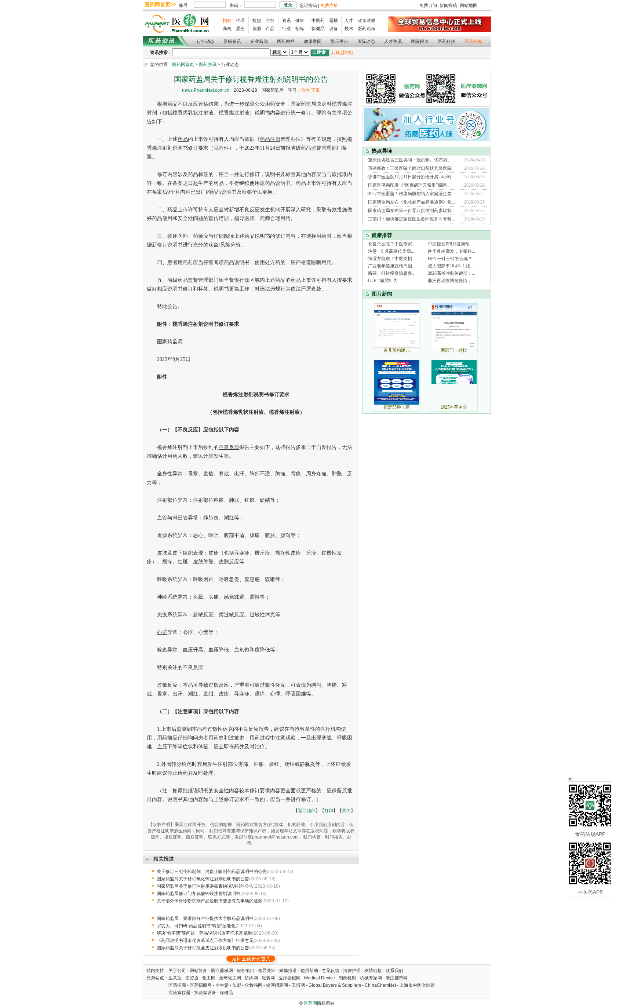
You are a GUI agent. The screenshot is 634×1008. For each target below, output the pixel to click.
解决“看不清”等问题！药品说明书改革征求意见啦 (204, 933)
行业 (286, 28)
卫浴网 (299, 985)
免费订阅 (428, 5)
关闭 (346, 810)
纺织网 (251, 977)
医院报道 (420, 41)
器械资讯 (232, 41)
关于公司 (177, 970)
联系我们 (394, 970)
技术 (349, 28)
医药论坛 (366, 28)
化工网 (208, 977)
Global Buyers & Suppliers (335, 985)
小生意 (222, 985)
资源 (256, 28)
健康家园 (312, 41)
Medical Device (319, 977)
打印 (328, 810)
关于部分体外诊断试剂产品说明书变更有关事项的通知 (209, 900)
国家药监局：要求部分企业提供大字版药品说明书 (205, 918)
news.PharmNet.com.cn (205, 90)
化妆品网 (253, 985)
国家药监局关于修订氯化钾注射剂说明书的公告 (203, 878)
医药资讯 (207, 64)
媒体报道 (288, 970)
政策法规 (366, 20)
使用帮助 (309, 970)
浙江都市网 (397, 977)
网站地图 (468, 5)
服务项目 (245, 970)
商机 (227, 28)
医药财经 (286, 41)
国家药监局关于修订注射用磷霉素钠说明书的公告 (205, 886)
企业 (270, 20)
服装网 (268, 977)
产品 (270, 28)
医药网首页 (183, 64)
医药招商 (177, 985)
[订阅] (336, 52)
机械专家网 (371, 977)
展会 (240, 28)
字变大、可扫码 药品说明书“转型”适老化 (196, 925)
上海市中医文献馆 (417, 985)
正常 (315, 90)
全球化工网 (230, 977)
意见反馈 (330, 970)
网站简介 (198, 970)
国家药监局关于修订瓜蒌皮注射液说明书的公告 (203, 947)
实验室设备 (205, 992)
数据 (256, 20)
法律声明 (352, 970)
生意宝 (175, 977)
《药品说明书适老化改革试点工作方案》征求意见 (205, 940)
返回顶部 (307, 810)
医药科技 (446, 41)
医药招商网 (201, 985)
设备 (333, 28)
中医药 (318, 20)
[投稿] (347, 52)
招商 (227, 20)
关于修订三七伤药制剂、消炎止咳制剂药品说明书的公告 (212, 871)
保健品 (318, 28)
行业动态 (205, 41)
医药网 (310, 1003)
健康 (299, 20)
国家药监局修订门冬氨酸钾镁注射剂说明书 (198, 893)
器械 (333, 20)
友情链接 (373, 970)
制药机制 (347, 977)
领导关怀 (267, 970)
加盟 (237, 985)
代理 (240, 20)
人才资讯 (393, 41)
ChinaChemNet (380, 985)
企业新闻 (259, 41)
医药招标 (473, 41)
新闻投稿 (448, 5)
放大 (305, 90)
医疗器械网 (222, 970)
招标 (299, 28)
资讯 (286, 20)
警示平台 (339, 41)
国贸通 (191, 977)
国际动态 (366, 41)
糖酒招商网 (277, 985)
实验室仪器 (179, 992)
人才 (349, 20)
